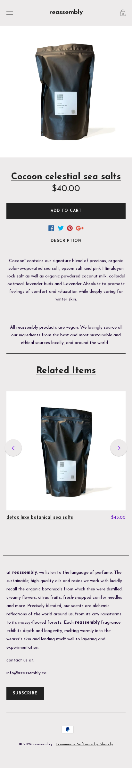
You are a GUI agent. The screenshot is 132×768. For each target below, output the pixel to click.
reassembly (66, 12)
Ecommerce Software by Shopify (84, 744)
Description (66, 241)
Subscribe (25, 693)
